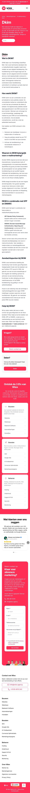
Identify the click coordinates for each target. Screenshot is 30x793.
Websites (4, 702)
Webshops (5, 705)
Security (4, 755)
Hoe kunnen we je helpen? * (13, 629)
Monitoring (5, 758)
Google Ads (5, 727)
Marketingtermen (11, 16)
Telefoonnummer (10, 622)
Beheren (5, 742)
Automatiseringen (7, 711)
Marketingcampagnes (8, 736)
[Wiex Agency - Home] (8, 8)
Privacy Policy (6, 777)
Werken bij (5, 768)
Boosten (5, 720)
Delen (15, 368)
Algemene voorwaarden (9, 774)
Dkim (3, 18)
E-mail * (8, 615)
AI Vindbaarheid (7, 730)
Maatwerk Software (8, 708)
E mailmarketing (21, 16)
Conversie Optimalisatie (9, 733)
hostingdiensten (7, 324)
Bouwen (5, 698)
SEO (3, 724)
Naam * (8, 608)
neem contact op (19, 324)
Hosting (4, 746)
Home (3, 16)
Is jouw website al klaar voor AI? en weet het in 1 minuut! (15, 2)
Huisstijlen (5, 714)
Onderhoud (5, 749)
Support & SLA (6, 752)
